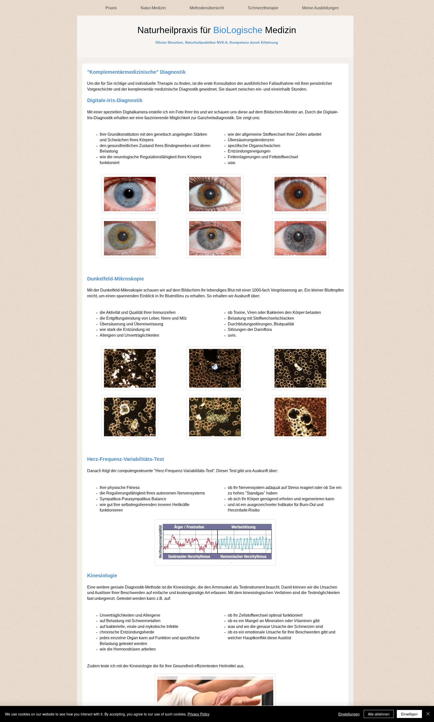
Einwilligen (409, 713)
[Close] (428, 714)
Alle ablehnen (379, 713)
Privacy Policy (198, 713)
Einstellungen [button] (349, 713)
